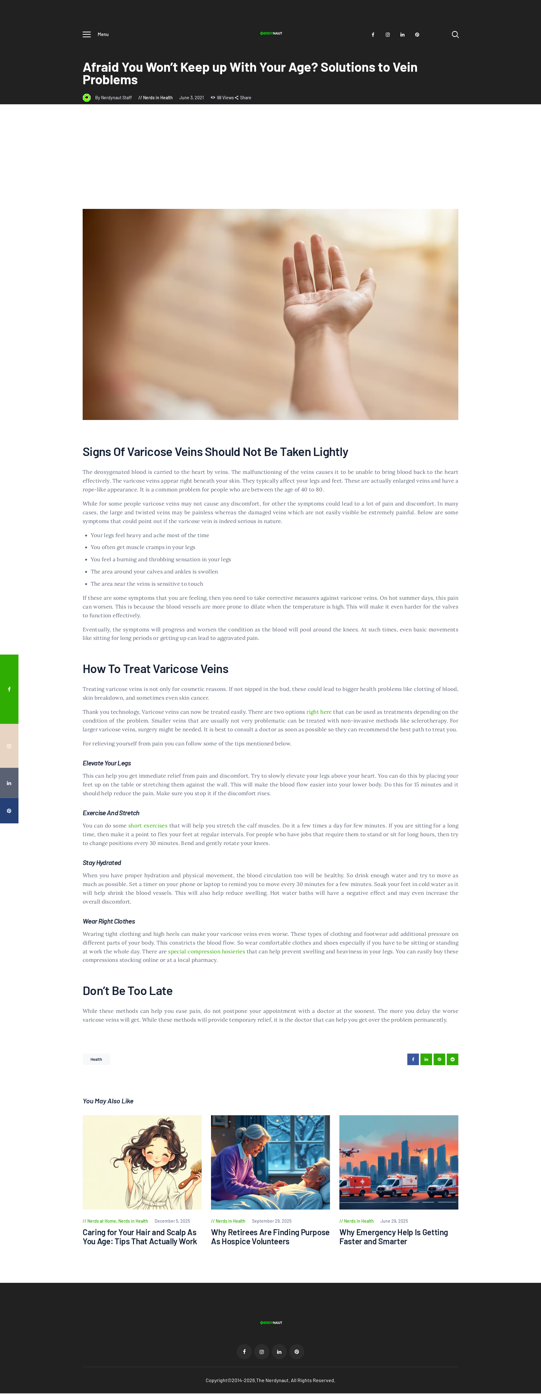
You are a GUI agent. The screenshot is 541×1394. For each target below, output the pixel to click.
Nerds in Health (158, 97)
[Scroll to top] (524, 754)
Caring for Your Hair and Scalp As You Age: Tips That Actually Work (140, 1237)
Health (96, 1059)
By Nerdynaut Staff (114, 97)
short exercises (147, 825)
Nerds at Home (101, 1221)
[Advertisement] (270, 162)
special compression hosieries (206, 951)
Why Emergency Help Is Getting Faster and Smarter (393, 1237)
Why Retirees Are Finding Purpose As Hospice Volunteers (270, 1237)
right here (319, 711)
